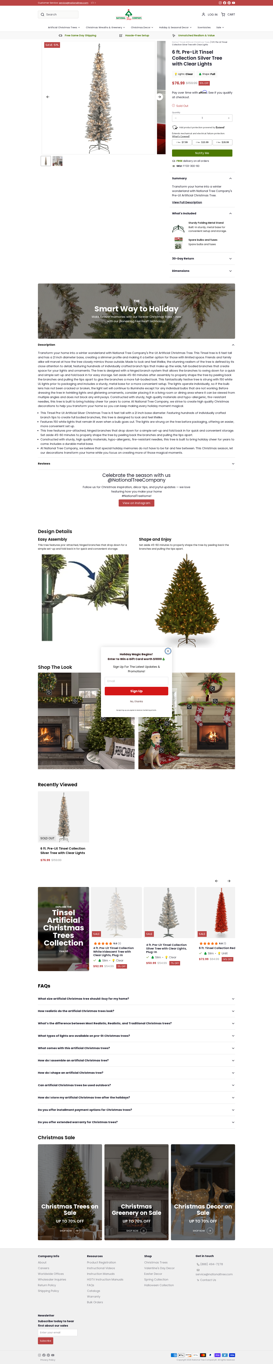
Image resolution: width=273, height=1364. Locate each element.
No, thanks (136, 701)
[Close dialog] (168, 651)
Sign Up (136, 691)
